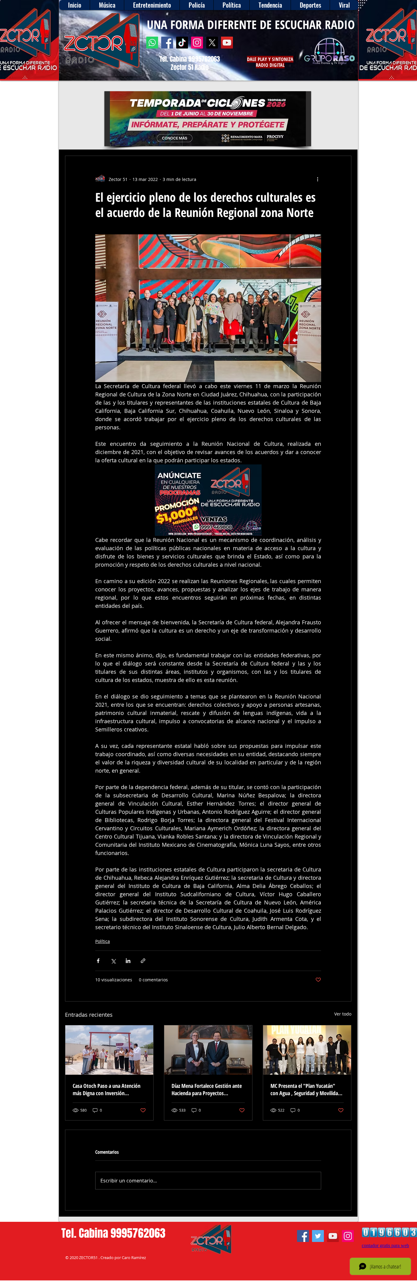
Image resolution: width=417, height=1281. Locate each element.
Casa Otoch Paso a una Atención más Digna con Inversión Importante (106, 1089)
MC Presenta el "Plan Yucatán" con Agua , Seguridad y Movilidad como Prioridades (305, 1089)
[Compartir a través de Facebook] (98, 961)
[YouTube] (227, 43)
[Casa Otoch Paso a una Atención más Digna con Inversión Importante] (109, 1050)
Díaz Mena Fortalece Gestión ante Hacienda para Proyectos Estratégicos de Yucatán (207, 1089)
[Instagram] (197, 43)
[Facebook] (167, 43)
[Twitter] (318, 1236)
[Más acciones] (317, 179)
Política (102, 941)
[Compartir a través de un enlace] (143, 961)
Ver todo (342, 1014)
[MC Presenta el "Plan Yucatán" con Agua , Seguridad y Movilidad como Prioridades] (307, 1050)
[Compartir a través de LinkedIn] (128, 961)
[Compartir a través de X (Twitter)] (113, 961)
